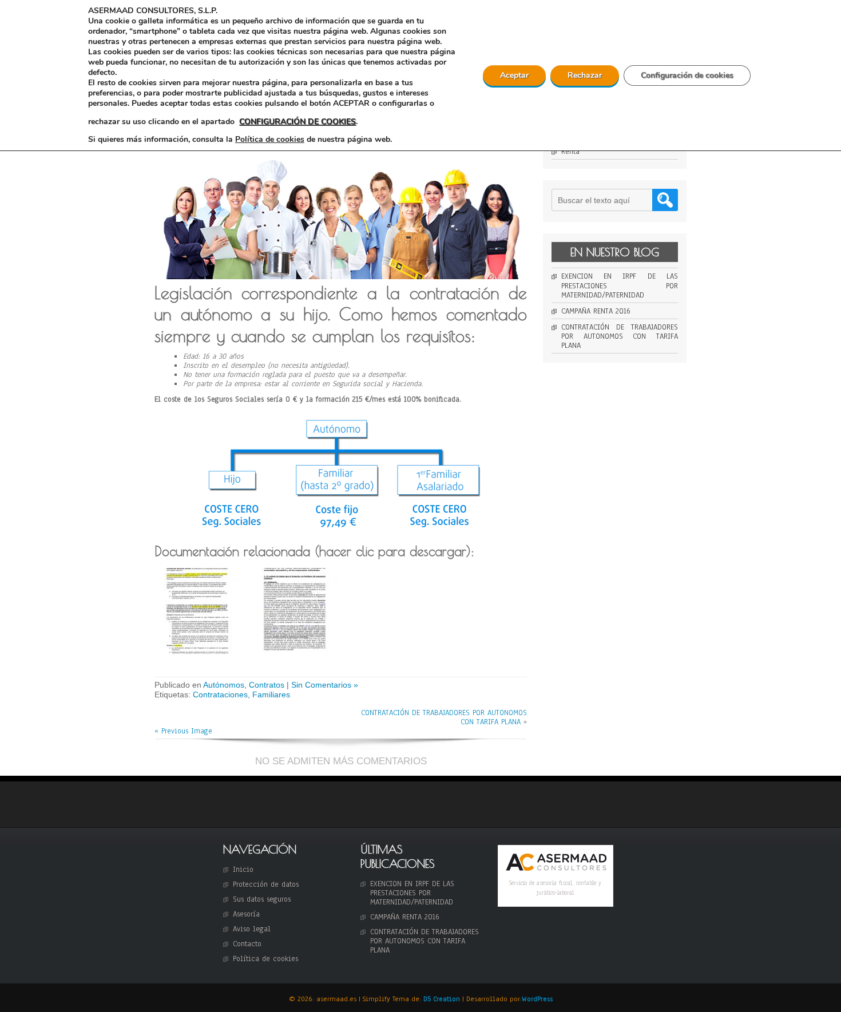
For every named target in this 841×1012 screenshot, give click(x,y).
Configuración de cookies (687, 75)
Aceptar (514, 75)
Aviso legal (252, 929)
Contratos (266, 684)
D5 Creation (441, 998)
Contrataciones (220, 694)
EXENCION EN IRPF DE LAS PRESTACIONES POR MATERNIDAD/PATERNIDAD (619, 285)
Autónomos (223, 684)
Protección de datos (266, 884)
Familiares (271, 694)
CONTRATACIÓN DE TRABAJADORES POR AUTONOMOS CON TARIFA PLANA (444, 717)
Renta (570, 151)
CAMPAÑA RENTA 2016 (595, 311)
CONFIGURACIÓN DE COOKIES (297, 121)
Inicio (243, 869)
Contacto (247, 944)
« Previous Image (183, 731)
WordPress (537, 998)
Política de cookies (265, 959)
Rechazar (585, 75)
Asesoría (246, 914)
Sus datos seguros (262, 899)
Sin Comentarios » (324, 684)
